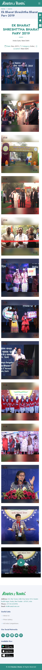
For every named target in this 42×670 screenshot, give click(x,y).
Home (3, 9)
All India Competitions (10, 623)
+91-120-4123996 (12, 604)
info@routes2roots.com (12, 606)
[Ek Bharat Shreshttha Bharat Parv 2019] (20, 71)
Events (10, 9)
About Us (6, 615)
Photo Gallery (7, 619)
